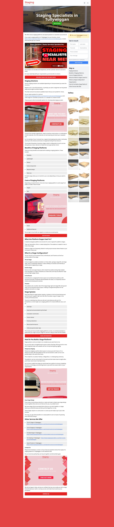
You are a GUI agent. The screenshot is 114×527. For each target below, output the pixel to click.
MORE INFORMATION (46, 336)
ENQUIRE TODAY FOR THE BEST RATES (46, 77)
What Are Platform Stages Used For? (78, 77)
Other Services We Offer (75, 86)
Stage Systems (72, 82)
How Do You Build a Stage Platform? (78, 84)
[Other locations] (84, 3)
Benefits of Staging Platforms (76, 73)
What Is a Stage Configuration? (77, 79)
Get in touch (57, 23)
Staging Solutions (73, 70)
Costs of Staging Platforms (76, 75)
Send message (78, 62)
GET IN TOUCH (46, 235)
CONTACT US (46, 494)
